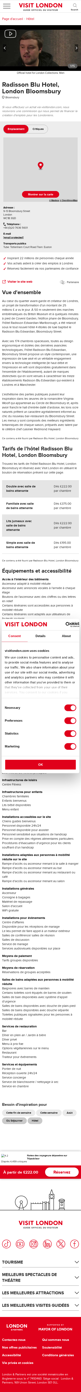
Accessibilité (11, 1355)
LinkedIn (47, 1244)
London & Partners (17, 1327)
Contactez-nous (14, 1340)
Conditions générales (58, 1355)
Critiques (38, 129)
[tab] (16, 129)
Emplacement (16, 129)
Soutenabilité (52, 1347)
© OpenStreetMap (68, 200)
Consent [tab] (14, 636)
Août (69, 1113)
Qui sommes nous (55, 1340)
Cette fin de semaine (18, 1113)
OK (40, 764)
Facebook (74, 1244)
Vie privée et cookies (17, 1363)
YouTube (20, 1244)
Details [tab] (41, 636)
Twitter (60, 1244)
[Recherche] (75, 6)
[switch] (70, 720)
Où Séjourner (14, 1121)
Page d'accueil (12, 19)
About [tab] (66, 636)
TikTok (6, 1244)
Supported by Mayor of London (55, 1327)
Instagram (33, 1244)
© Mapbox (54, 200)
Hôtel (30, 19)
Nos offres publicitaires (19, 1347)
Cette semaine (49, 1113)
